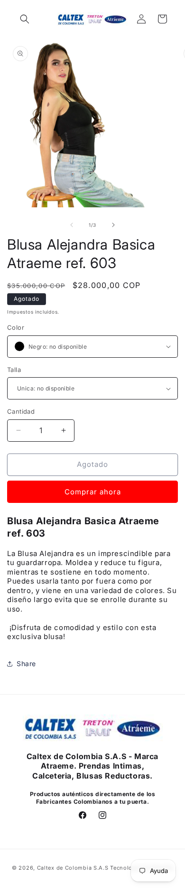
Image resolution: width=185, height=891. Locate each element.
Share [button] (26, 663)
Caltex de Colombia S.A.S (73, 867)
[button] (24, 19)
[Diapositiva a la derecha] (113, 224)
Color (15, 327)
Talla (14, 369)
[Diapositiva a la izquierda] (71, 224)
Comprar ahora (93, 491)
